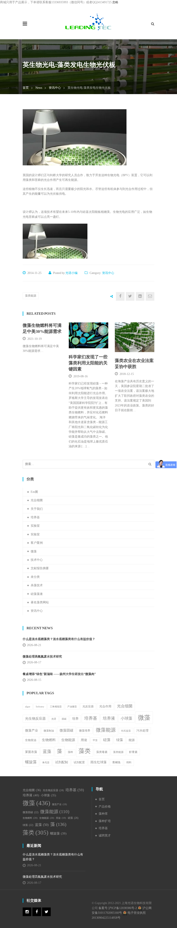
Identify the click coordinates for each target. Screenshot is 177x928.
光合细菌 (37, 500)
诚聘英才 (105, 835)
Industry (40, 706)
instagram (27, 911)
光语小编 (71, 273)
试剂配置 (79, 762)
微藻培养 (84, 730)
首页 (26, 87)
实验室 (35, 525)
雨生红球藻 (98, 762)
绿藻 (119, 740)
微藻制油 (49, 730)
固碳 (64, 719)
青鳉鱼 (116, 762)
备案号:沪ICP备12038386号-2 (117, 908)
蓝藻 (47, 751)
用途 (84, 740)
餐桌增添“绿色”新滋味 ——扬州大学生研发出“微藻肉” (59, 674)
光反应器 (88, 706)
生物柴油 (30, 740)
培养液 (109, 718)
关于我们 (37, 509)
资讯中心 (55, 87)
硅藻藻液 (37, 594)
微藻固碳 (66, 730)
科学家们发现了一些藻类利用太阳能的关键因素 (88, 362)
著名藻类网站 (40, 602)
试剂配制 (61, 762)
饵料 (128, 762)
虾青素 (133, 752)
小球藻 (126, 718)
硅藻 (107, 740)
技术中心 (37, 559)
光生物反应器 (35, 718)
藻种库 (103, 813)
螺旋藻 (31, 762)
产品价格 (105, 806)
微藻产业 (31, 730)
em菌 (34, 491)
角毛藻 (45, 762)
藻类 (85, 751)
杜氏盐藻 (126, 731)
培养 (75, 718)
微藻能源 (106, 730)
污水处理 (142, 730)
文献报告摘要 (40, 568)
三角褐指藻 (56, 706)
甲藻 (95, 740)
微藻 (34, 551)
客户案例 (37, 542)
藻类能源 (30, 295)
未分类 (35, 577)
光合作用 (105, 706)
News (38, 87)
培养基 (35, 517)
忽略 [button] (115, 2)
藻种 (70, 752)
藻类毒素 (101, 752)
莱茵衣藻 (31, 752)
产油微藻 (72, 706)
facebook (36, 911)
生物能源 (68, 740)
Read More (88, 343)
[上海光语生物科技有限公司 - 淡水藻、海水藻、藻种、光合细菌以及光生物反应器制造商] (88, 21)
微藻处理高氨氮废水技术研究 (42, 656)
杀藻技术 (37, 585)
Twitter (46, 911)
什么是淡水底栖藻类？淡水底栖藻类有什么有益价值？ (59, 639)
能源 (132, 740)
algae (27, 706)
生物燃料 (49, 740)
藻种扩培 (105, 821)
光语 (53, 719)
